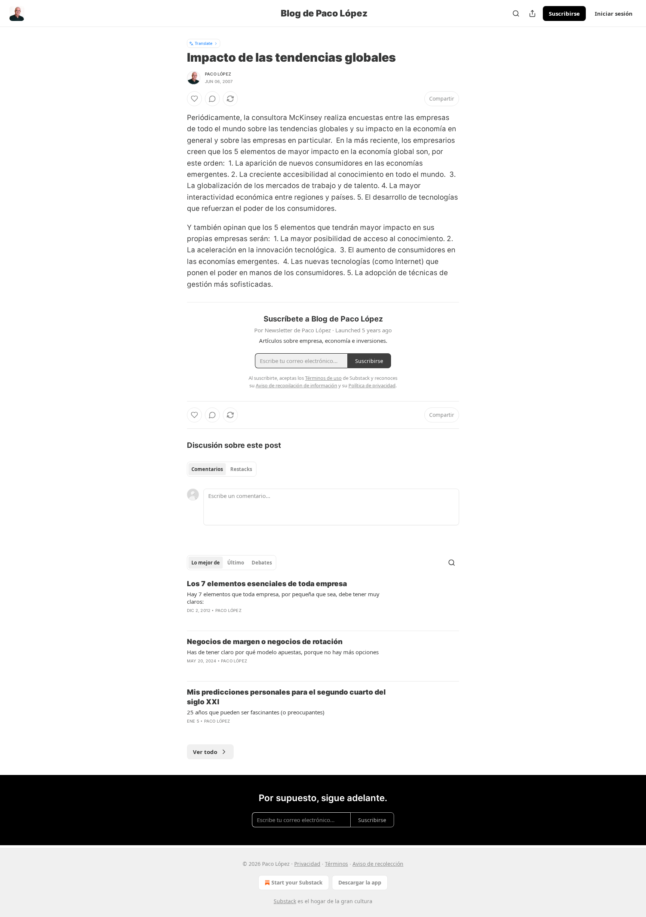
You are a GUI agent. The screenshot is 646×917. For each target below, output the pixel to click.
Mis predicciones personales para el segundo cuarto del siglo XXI (286, 697)
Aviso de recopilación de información (296, 385)
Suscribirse (564, 13)
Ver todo (205, 752)
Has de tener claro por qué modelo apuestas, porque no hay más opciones (283, 652)
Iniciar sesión (614, 13)
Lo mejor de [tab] (205, 562)
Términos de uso (323, 378)
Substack (285, 901)
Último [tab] (235, 562)
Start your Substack (297, 882)
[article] (323, 602)
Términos (336, 863)
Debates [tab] (262, 562)
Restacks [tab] (241, 469)
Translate (203, 43)
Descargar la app (359, 882)
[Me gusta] (194, 98)
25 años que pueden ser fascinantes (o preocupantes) (255, 712)
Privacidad (307, 863)
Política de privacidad (372, 385)
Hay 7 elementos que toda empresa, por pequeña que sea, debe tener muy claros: (283, 597)
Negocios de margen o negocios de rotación (264, 641)
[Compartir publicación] (532, 13)
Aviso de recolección (378, 863)
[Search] (515, 13)
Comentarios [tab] (207, 469)
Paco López (218, 74)
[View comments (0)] (212, 98)
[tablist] (221, 469)
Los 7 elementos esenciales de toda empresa (267, 583)
